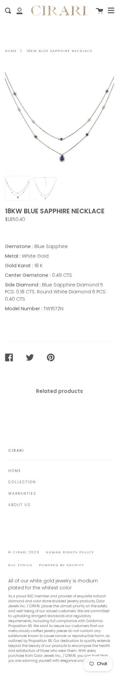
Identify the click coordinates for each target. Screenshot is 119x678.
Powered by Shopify (61, 565)
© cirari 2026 (23, 552)
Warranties (22, 493)
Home (11, 51)
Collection (22, 482)
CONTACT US (23, 231)
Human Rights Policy (70, 552)
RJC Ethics (20, 565)
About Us (19, 504)
